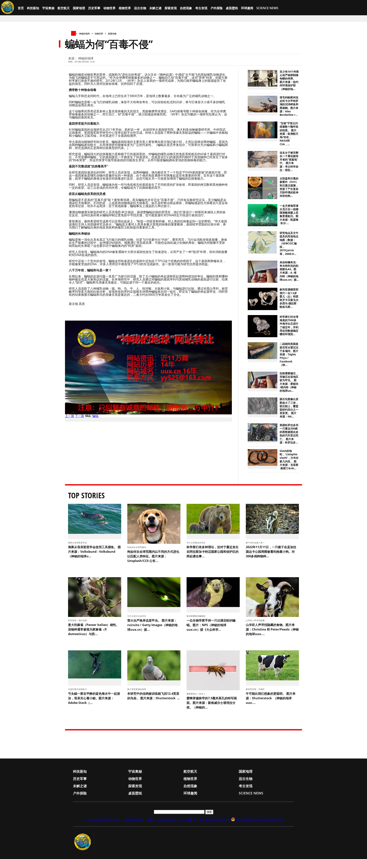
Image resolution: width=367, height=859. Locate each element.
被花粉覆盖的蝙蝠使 (196, 616)
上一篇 (69, 416)
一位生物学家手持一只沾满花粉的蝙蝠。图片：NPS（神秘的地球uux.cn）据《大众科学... (211, 625)
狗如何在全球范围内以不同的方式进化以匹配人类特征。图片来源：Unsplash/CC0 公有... (153, 556)
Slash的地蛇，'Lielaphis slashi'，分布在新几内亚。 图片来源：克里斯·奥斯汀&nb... (289, 459)
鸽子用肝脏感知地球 (137, 689)
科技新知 (33, 8)
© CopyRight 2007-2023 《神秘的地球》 (114, 820)
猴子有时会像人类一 (256, 542)
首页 (21, 8)
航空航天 (64, 8)
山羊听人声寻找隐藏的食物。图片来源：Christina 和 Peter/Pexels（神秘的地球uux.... (272, 629)
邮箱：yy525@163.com (165, 820)
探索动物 (112, 33)
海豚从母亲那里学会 (78, 542)
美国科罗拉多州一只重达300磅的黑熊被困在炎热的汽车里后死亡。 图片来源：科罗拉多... (289, 433)
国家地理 (79, 8)
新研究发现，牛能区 (256, 689)
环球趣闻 (247, 8)
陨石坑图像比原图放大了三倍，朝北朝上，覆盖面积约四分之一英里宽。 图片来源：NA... (289, 407)
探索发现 (171, 8)
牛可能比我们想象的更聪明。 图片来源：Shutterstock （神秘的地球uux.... (271, 698)
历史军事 (94, 8)
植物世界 (125, 8)
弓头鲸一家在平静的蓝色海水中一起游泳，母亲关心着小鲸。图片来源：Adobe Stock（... (94, 698)
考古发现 (201, 8)
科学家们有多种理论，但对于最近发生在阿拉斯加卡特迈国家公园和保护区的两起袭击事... (213, 551)
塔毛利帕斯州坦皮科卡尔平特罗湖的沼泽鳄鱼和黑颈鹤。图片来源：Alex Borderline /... (289, 106)
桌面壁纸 (232, 8)
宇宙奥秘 (48, 8)
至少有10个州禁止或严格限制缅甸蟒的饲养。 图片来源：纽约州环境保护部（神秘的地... (289, 80)
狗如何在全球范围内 (137, 547)
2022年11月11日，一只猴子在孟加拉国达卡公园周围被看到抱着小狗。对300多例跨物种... (271, 551)
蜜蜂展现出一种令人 (196, 693)
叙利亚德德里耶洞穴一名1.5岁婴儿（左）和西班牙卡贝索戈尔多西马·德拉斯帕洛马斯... (289, 298)
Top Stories (86, 495)
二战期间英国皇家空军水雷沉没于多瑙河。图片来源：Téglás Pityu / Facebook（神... (289, 354)
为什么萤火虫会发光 (137, 616)
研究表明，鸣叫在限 (78, 620)
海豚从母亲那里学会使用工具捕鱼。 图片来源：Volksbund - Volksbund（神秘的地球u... (94, 551)
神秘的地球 (84, 33)
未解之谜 (155, 8)
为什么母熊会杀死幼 (196, 542)
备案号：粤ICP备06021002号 (208, 820)
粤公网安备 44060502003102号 (260, 820)
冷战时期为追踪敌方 (78, 689)
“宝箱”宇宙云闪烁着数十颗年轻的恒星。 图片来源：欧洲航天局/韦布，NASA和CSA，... (289, 134)
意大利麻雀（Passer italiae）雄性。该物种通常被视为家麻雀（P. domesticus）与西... (93, 629)
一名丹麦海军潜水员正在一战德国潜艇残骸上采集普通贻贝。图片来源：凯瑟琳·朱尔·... (289, 214)
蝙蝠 (95, 416)
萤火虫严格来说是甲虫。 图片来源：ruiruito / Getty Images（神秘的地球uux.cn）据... (152, 625)
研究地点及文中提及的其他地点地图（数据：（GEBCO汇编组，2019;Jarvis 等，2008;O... (289, 243)
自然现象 (186, 8)
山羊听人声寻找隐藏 (256, 620)
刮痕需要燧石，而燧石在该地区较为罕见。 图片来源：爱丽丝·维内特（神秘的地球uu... (289, 382)
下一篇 (79, 416)
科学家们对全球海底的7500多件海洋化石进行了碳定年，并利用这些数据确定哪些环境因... (289, 325)
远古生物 (140, 8)
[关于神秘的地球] (83, 842)
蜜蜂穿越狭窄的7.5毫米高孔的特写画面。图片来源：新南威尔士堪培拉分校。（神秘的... (212, 702)
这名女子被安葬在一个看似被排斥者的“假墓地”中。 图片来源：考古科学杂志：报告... (289, 161)
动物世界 (109, 8)
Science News (267, 8)
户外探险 (216, 8)
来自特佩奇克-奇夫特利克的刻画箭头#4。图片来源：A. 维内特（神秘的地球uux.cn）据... (289, 271)
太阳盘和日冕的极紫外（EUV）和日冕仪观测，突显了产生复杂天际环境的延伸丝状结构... (289, 187)
